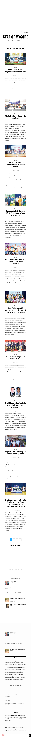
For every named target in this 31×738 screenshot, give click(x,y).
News (15, 67)
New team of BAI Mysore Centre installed (15, 70)
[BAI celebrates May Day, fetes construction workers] (15, 254)
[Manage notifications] (3, 735)
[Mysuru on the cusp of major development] (15, 446)
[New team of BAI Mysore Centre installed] (15, 64)
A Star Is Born (12, 689)
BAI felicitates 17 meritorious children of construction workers (15, 310)
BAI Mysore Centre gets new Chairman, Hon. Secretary (15, 405)
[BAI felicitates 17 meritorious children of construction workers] (15, 302)
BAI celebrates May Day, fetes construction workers (15, 261)
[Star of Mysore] (15, 37)
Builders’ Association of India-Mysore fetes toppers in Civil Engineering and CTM (15, 503)
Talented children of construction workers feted (15, 164)
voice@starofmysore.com (20, 730)
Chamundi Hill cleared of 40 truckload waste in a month (15, 213)
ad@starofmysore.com (15, 729)
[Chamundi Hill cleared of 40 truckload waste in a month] (15, 205)
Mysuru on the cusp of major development (15, 452)
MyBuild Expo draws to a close (15, 117)
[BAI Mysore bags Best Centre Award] (15, 351)
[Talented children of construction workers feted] (15, 157)
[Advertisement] (15, 15)
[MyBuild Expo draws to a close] (15, 110)
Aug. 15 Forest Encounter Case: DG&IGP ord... (14, 592)
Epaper (26, 32)
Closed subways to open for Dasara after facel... (14, 587)
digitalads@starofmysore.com (17, 727)
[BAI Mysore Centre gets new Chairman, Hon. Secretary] (15, 397)
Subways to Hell (13, 581)
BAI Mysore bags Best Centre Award (15, 357)
